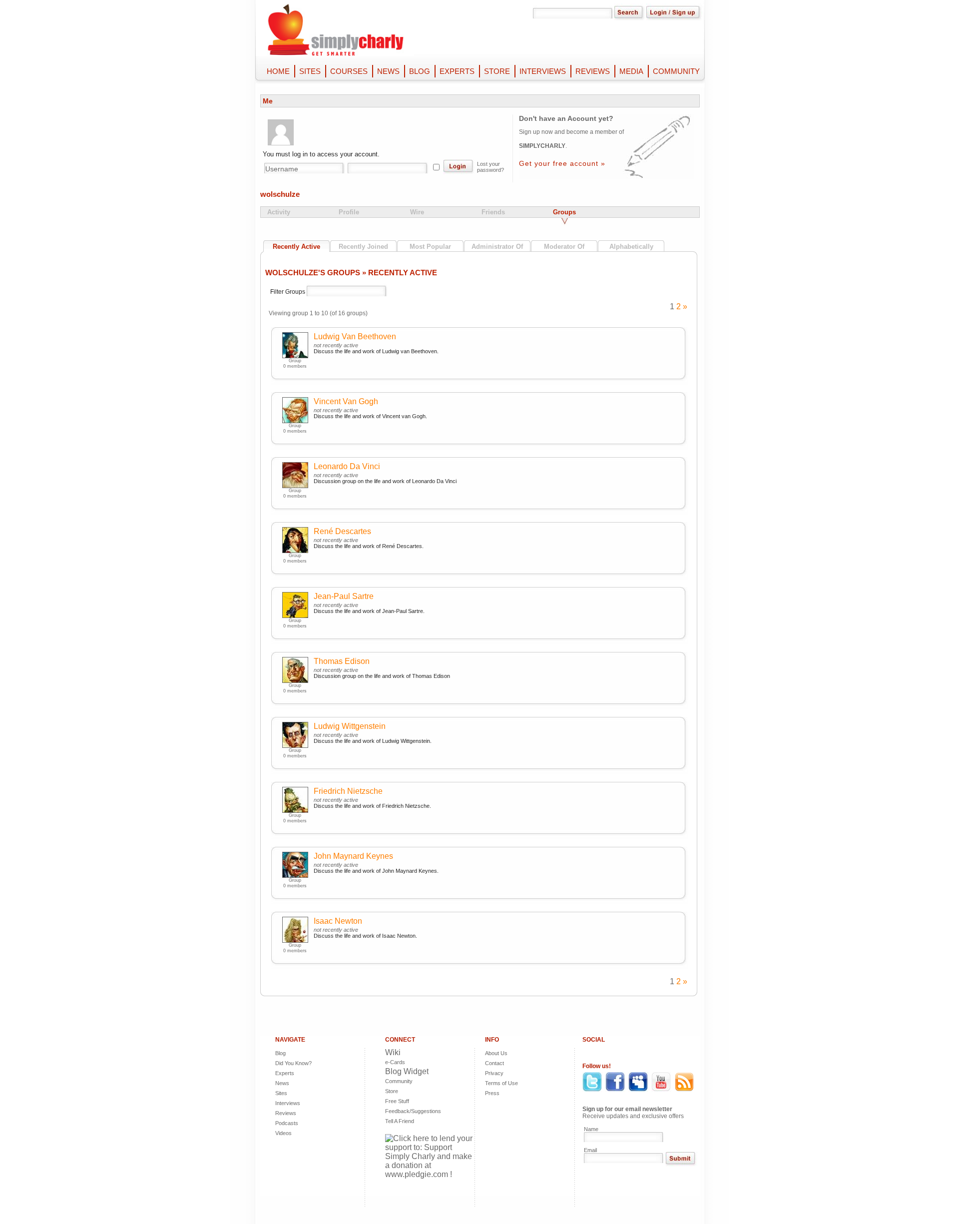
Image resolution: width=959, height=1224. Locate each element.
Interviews (287, 1103)
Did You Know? (293, 1063)
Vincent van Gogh (346, 401)
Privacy (494, 1073)
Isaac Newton (338, 921)
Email (590, 1150)
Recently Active (296, 246)
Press (492, 1093)
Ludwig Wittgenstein (350, 726)
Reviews (285, 1113)
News (282, 1083)
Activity (278, 212)
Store (391, 1091)
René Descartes (342, 531)
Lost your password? (490, 167)
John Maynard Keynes (353, 856)
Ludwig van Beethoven (355, 336)
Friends (493, 212)
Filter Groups (288, 291)
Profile (349, 212)
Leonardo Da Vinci (347, 466)
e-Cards (395, 1062)
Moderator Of (564, 246)
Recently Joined (363, 246)
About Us (496, 1053)
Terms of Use (501, 1083)
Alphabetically (631, 246)
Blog (280, 1053)
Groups (564, 212)
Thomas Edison (342, 661)
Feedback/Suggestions (405, 1111)
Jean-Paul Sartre (344, 596)
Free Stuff (397, 1101)
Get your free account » (562, 163)
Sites (281, 1093)
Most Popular (430, 246)
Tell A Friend (399, 1121)
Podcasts (286, 1123)
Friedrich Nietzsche (348, 791)
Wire (417, 212)
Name (591, 1129)
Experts (284, 1073)
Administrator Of (497, 246)
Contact (494, 1063)
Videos (283, 1133)
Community (399, 1081)
